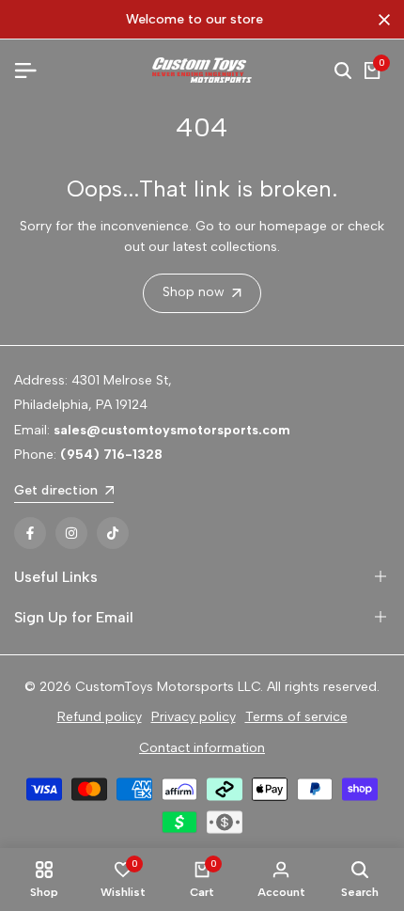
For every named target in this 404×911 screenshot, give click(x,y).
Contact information (202, 748)
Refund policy (99, 717)
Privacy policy (193, 717)
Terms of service (296, 717)
